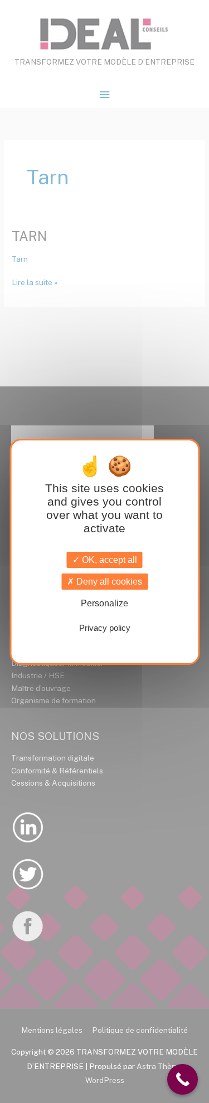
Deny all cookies (108, 581)
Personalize (104, 603)
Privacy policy (104, 628)
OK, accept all (108, 560)
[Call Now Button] (182, 1079)
